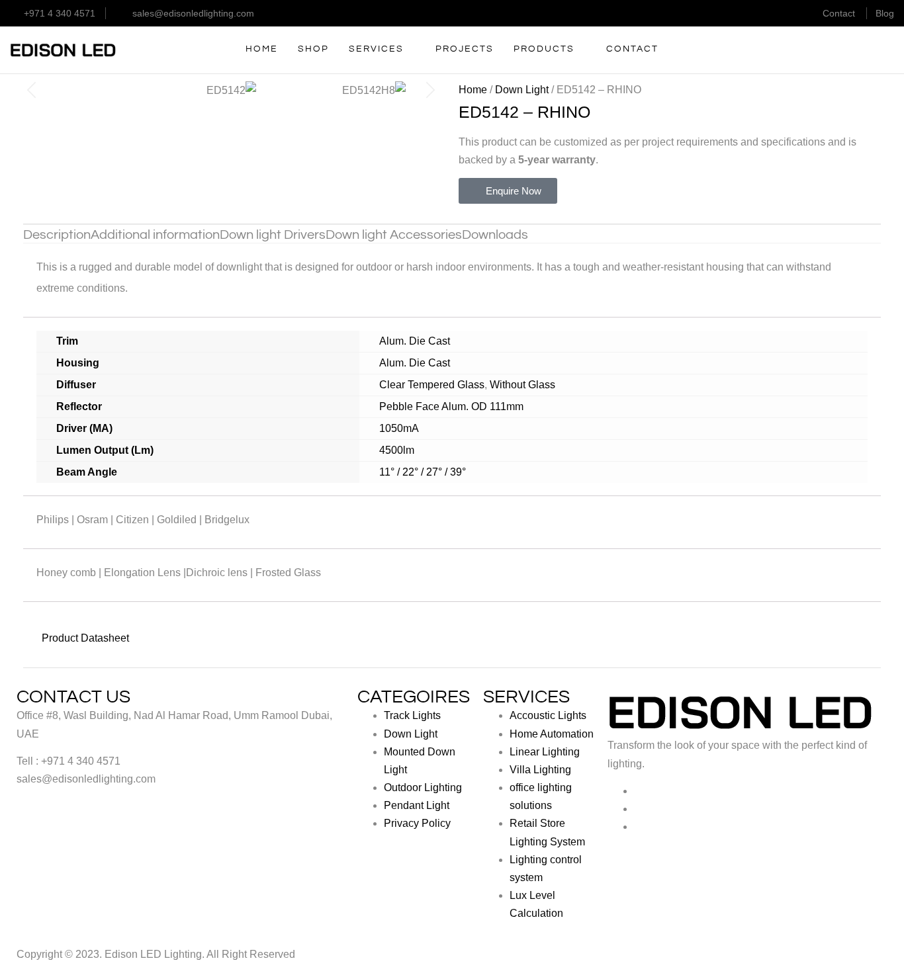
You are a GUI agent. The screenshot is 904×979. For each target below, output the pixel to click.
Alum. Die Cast (414, 341)
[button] (31, 89)
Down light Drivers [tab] (273, 234)
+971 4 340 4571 (59, 13)
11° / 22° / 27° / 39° (422, 472)
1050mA (399, 428)
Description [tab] (57, 234)
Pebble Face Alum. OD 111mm (451, 406)
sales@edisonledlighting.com (193, 13)
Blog (885, 13)
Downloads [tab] (495, 234)
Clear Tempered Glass (431, 384)
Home (473, 89)
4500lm (396, 450)
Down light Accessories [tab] (394, 234)
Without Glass (522, 384)
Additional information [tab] (155, 234)
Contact (839, 13)
